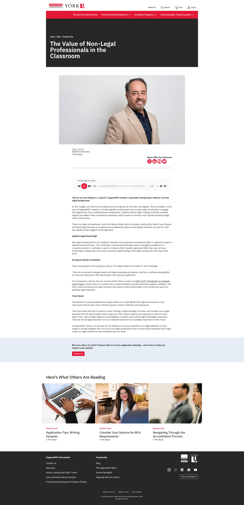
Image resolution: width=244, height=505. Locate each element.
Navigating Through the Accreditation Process (169, 434)
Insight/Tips (68, 36)
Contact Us (78, 354)
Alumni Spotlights (104, 472)
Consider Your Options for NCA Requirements (120, 434)
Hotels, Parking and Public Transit (61, 472)
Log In (193, 7)
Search (167, 7)
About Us (152, 7)
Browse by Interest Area (85, 14)
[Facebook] (159, 161)
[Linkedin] (154, 161)
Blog (59, 36)
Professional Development (115, 14)
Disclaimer (136, 492)
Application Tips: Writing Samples (63, 434)
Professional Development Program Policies (66, 482)
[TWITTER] (175, 469)
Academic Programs (144, 14)
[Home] (67, 7)
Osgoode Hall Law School (107, 477)
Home (52, 36)
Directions (50, 468)
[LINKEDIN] (182, 469)
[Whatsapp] (149, 161)
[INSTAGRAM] (169, 469)
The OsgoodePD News (106, 468)
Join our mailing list (188, 476)
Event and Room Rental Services (61, 477)
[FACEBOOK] (188, 469)
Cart (180, 7)
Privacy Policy (109, 492)
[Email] (164, 161)
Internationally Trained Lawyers (176, 14)
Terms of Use (123, 492)
